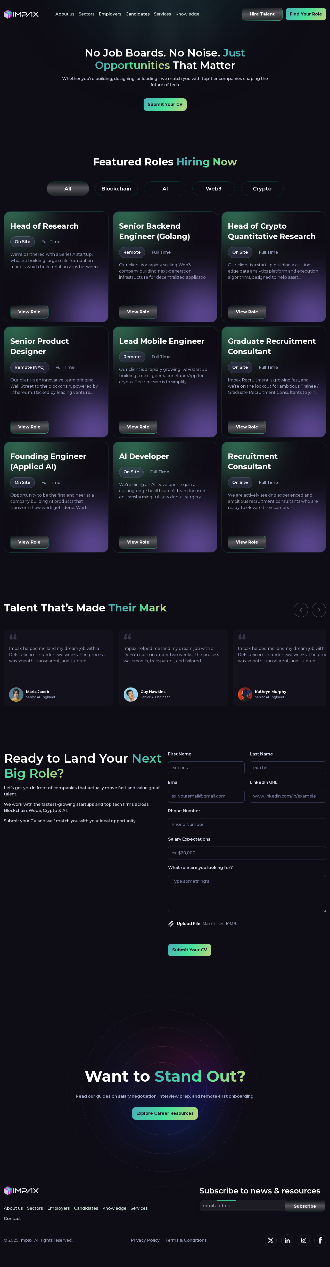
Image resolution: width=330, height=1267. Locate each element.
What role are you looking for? (200, 867)
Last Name (261, 754)
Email (173, 782)
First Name (180, 754)
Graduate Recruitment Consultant (272, 346)
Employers (110, 14)
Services (162, 14)
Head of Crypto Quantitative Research (272, 231)
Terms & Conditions (186, 1240)
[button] (301, 610)
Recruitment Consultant (253, 461)
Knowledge (187, 14)
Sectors (87, 14)
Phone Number (184, 810)
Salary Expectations (189, 839)
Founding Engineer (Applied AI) (48, 461)
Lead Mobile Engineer (161, 341)
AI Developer (144, 456)
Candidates (138, 14)
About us (65, 14)
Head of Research (44, 225)
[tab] (68, 188)
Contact (12, 1218)
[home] (21, 14)
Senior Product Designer (39, 346)
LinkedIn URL (264, 782)
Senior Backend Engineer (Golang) (154, 231)
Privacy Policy (145, 1240)
